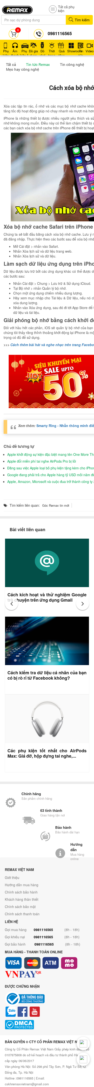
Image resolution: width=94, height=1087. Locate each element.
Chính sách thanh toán (22, 913)
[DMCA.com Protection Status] (47, 1024)
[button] (11, 603)
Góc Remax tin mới (55, 505)
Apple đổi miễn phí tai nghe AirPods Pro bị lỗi (41, 461)
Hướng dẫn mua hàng (21, 884)
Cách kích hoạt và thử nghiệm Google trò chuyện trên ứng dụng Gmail (47, 597)
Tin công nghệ (72, 64)
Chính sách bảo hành (21, 892)
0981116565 (43, 929)
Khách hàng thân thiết (21, 899)
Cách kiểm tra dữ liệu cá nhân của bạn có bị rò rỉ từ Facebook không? (47, 675)
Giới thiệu (12, 877)
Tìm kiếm (82, 19)
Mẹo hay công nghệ (22, 69)
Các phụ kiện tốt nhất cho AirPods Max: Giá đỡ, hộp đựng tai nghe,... (47, 753)
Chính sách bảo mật (20, 906)
